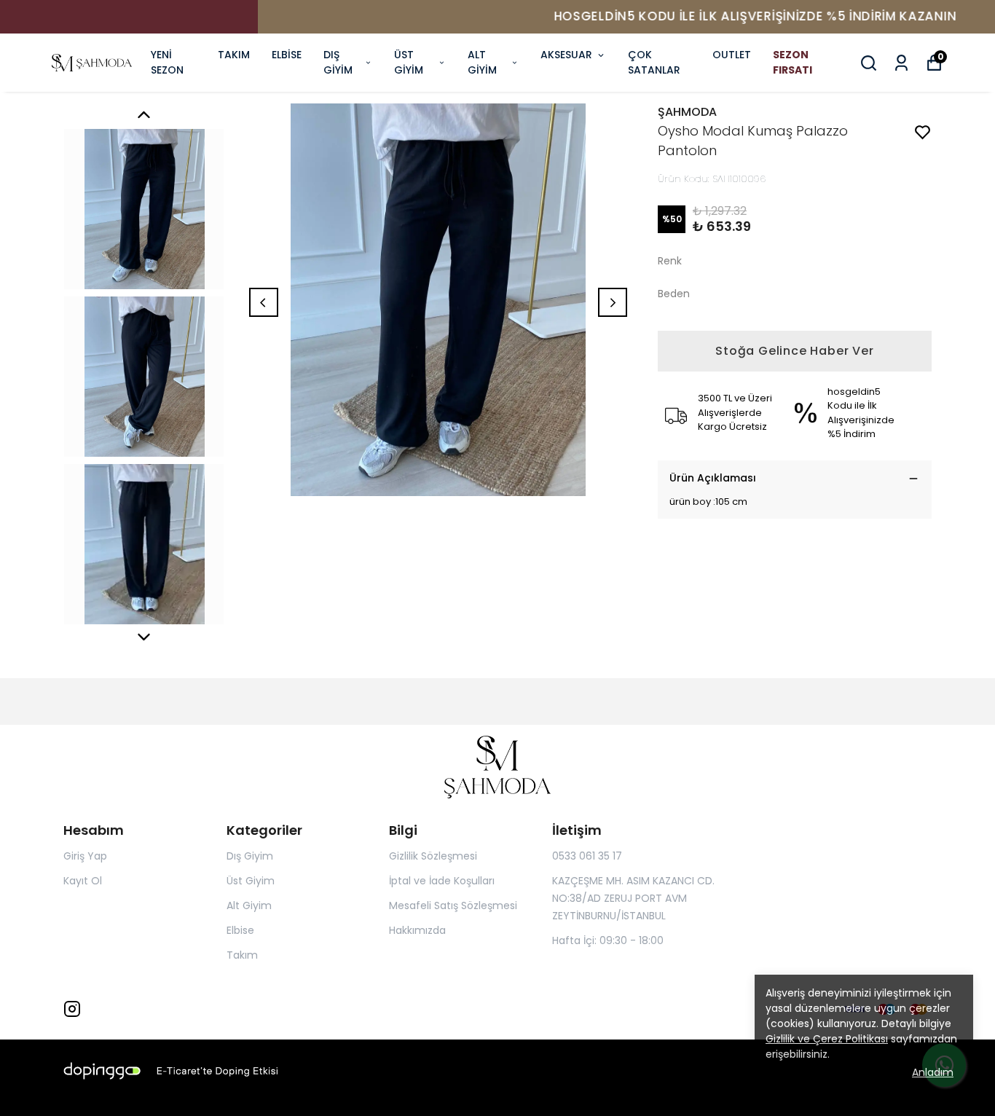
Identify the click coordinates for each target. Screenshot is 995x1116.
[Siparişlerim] (901, 63)
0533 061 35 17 (587, 856)
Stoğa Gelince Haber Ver (794, 350)
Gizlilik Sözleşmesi (433, 856)
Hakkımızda (417, 930)
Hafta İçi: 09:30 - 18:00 (608, 940)
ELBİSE (287, 54)
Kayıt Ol (82, 880)
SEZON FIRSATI (792, 62)
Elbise (240, 930)
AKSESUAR (566, 54)
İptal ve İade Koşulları (442, 880)
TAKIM (234, 54)
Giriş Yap (85, 856)
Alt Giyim (249, 905)
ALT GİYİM (482, 62)
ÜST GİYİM (408, 62)
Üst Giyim (251, 880)
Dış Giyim (250, 856)
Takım (242, 955)
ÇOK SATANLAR (654, 62)
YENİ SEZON (167, 62)
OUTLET (731, 54)
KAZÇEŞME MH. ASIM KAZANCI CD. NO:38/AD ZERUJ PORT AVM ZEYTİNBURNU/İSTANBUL (633, 898)
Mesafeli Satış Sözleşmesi (453, 905)
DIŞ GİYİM (338, 62)
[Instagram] (72, 1009)
